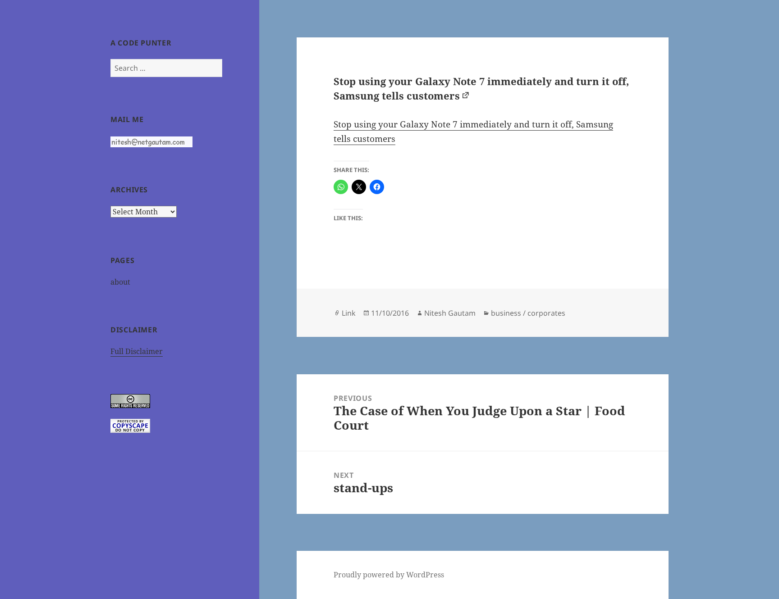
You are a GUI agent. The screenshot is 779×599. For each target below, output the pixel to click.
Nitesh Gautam (450, 313)
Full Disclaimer (136, 351)
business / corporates (528, 313)
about (120, 282)
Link (349, 313)
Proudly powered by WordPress (389, 575)
